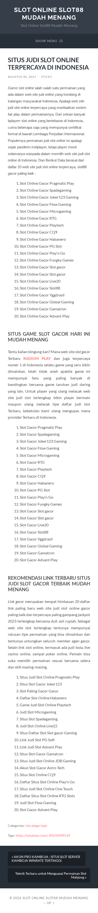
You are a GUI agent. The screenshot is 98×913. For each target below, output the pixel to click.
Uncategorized (36, 826)
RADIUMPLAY (60, 835)
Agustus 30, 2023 (22, 76)
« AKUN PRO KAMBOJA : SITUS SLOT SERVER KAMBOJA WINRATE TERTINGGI (46, 859)
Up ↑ (51, 903)
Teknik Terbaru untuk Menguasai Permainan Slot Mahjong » (50, 875)
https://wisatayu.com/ (32, 835)
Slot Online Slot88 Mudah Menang (49, 13)
